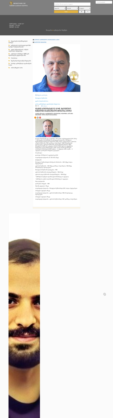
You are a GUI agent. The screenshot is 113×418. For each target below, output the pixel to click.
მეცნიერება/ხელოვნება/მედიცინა (21, 61)
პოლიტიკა (14, 58)
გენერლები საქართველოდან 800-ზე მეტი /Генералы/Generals (20, 46)
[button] (79, 45)
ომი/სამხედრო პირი (17, 67)
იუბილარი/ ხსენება (60, 30)
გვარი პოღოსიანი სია (41, 101)
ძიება (66, 11)
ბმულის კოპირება (42, 95)
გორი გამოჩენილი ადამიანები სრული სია (47, 104)
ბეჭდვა (45, 106)
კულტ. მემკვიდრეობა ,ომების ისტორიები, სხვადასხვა (18, 50)
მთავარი (49, 30)
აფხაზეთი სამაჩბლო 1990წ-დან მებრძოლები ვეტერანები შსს (19, 54)
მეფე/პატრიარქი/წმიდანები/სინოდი (18, 41)
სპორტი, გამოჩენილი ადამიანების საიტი (20, 64)
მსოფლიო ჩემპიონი (40, 42)
